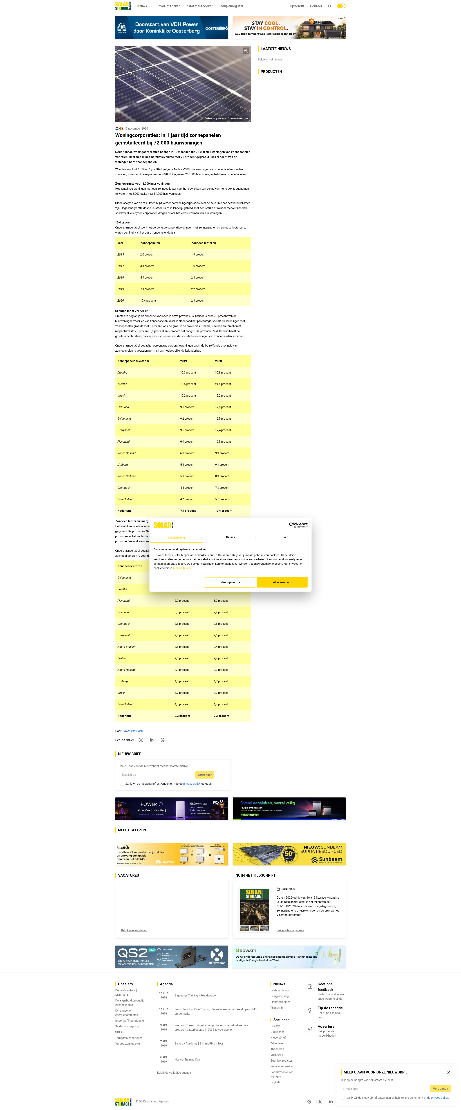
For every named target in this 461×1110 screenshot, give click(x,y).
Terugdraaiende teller (128, 1038)
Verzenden (440, 1088)
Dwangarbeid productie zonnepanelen (129, 1003)
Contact (316, 6)
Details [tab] (230, 537)
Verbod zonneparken (128, 1043)
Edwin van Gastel (133, 731)
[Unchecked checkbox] (342, 1098)
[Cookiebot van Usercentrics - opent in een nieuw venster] (292, 525)
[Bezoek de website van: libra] (171, 27)
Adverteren (277, 1043)
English (275, 1082)
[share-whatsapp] (163, 740)
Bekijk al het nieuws (270, 59)
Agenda (166, 984)
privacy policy (439, 1097)
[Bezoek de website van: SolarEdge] (289, 854)
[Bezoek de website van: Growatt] (289, 957)
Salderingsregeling (127, 1026)
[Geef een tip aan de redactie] (310, 1010)
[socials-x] (320, 1102)
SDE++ (119, 1032)
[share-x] (141, 740)
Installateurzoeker (199, 6)
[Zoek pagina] (329, 6)
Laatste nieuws (280, 990)
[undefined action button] (427, 1088)
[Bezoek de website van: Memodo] (171, 854)
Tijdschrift (296, 6)
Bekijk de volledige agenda (174, 1072)
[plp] (341, 5)
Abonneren (277, 1049)
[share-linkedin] (152, 740)
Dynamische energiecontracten (126, 1013)
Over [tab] (284, 537)
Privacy (275, 1026)
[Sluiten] (449, 1072)
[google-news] (309, 1102)
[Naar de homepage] (123, 6)
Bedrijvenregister (230, 6)
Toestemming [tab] (176, 537)
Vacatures (276, 1055)
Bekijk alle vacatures (134, 930)
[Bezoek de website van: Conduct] (260, 27)
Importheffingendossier (130, 1020)
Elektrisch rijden (280, 1002)
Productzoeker (169, 6)
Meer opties (227, 582)
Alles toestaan (282, 582)
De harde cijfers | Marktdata (126, 992)
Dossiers (125, 984)
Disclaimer (277, 1032)
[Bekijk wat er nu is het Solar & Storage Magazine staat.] (254, 910)
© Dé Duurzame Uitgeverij (152, 1101)
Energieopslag (279, 996)
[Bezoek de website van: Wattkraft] (171, 957)
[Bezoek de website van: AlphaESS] (289, 808)
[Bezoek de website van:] (171, 808)
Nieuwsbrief (278, 1037)
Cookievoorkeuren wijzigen (281, 1074)
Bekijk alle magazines (290, 930)
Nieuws (141, 6)
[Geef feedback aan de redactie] (310, 986)
